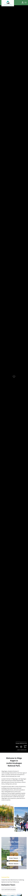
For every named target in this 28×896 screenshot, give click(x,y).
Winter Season (13, 864)
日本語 (22, 3)
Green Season (13, 858)
